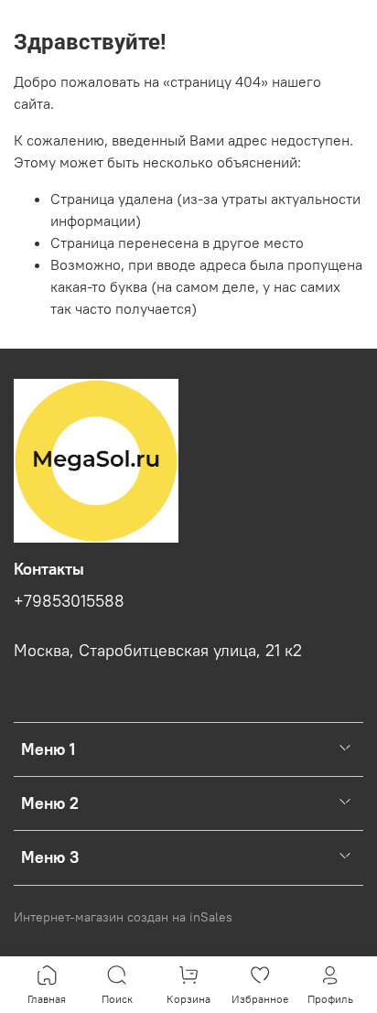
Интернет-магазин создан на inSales (123, 917)
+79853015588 (69, 601)
